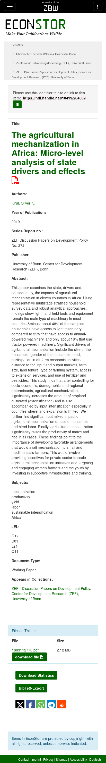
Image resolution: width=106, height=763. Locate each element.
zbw (50, 8)
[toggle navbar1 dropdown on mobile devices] (9, 6)
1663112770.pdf (25, 649)
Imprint (36, 759)
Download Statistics (36, 675)
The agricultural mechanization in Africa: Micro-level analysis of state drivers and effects (48, 153)
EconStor (17, 45)
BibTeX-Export (31, 688)
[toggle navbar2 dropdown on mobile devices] (97, 6)
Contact (23, 759)
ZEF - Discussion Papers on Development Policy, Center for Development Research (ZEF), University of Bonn (51, 593)
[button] (19, 704)
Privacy (48, 759)
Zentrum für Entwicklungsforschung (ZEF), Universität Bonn (53, 63)
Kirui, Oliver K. (23, 203)
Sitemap (61, 759)
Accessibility (78, 759)
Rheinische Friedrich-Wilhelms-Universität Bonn (46, 54)
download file (27, 656)
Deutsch (95, 759)
